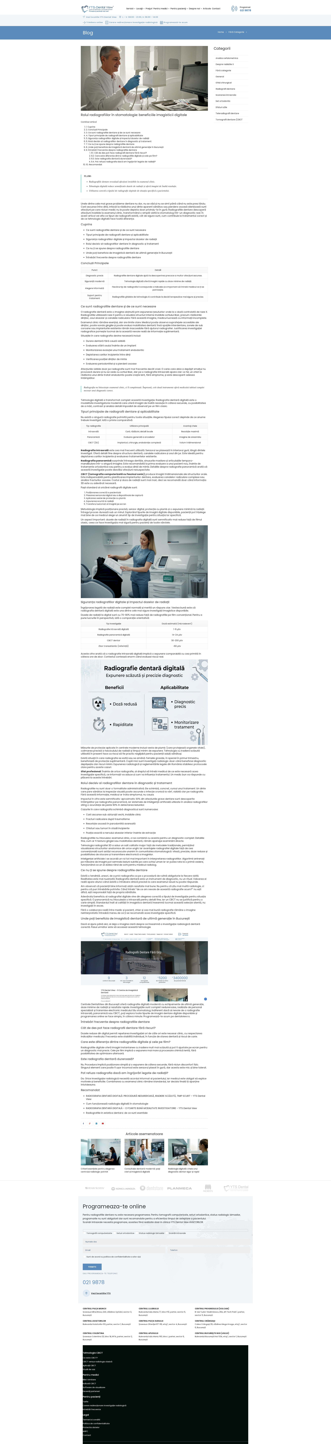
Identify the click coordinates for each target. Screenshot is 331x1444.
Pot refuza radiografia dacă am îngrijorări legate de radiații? (125, 161)
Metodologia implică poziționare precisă (104, 509)
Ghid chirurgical (224, 82)
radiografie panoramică (183, 466)
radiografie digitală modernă (144, 1004)
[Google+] (89, 1123)
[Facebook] (83, 1123)
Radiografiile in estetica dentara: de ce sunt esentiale (117, 1112)
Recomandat (95, 164)
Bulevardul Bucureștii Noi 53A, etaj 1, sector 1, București (220, 1335)
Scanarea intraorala (226, 94)
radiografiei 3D (102, 845)
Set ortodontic (223, 101)
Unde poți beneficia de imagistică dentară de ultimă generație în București (126, 147)
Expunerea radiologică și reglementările (136, 764)
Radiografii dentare (225, 88)
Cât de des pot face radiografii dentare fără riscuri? (120, 152)
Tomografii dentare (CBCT (229, 119)
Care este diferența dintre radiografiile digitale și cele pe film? (126, 155)
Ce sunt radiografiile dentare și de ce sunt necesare (114, 132)
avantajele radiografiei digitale (161, 848)
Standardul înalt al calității (111, 902)
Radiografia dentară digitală (172, 400)
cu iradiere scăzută (189, 750)
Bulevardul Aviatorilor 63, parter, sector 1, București (107, 1323)
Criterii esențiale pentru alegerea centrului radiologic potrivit (97, 1170)
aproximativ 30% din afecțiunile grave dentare (147, 798)
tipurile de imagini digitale (152, 512)
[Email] (102, 1123)
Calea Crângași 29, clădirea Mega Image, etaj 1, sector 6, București (221, 1324)
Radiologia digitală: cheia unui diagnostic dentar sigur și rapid (183, 1170)
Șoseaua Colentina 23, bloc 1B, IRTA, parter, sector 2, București (107, 1336)
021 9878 (245, 10)
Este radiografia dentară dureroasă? (113, 158)
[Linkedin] (96, 1123)
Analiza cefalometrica (227, 58)
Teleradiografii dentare (227, 113)
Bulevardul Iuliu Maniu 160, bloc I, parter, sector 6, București (161, 1336)
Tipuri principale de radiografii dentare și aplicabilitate (115, 135)
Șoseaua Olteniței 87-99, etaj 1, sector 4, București (163, 1323)
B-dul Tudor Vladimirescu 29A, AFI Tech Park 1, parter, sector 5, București (220, 1311)
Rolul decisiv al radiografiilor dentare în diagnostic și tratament (120, 141)
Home (221, 32)
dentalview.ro (182, 1016)
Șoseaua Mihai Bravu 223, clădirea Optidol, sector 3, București (107, 1311)
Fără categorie (236, 32)
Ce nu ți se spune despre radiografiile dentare (111, 144)
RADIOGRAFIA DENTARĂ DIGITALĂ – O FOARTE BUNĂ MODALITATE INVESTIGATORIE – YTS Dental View (141, 1108)
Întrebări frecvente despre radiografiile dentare (112, 150)
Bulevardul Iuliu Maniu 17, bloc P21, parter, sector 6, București (162, 1311)
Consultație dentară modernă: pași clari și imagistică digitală (142, 1170)
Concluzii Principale (98, 129)
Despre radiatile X (225, 64)
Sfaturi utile (221, 107)
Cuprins (91, 126)
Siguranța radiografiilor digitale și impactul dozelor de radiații (118, 138)
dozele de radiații (116, 519)
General (220, 76)
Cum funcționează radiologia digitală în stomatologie (117, 1103)
